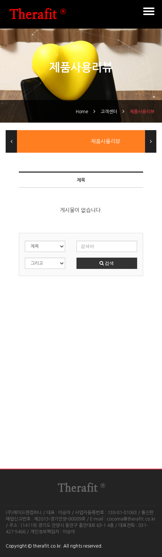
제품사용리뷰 (142, 111)
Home (82, 111)
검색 (109, 263)
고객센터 (109, 111)
